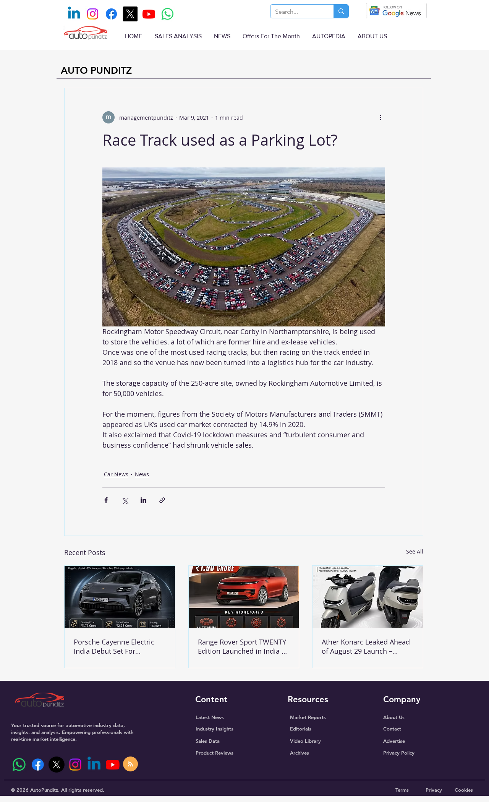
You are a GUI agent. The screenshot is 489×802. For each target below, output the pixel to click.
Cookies (464, 790)
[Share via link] (162, 500)
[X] (130, 13)
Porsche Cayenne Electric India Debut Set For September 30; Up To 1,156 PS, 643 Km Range (117, 646)
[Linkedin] (73, 13)
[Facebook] (111, 13)
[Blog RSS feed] (130, 764)
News (142, 474)
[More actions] (380, 117)
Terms (402, 790)
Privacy (434, 790)
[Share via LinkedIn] (143, 500)
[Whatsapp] (167, 13)
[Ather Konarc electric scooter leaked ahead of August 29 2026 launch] (368, 597)
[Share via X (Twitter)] (124, 500)
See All (414, 551)
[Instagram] (92, 13)
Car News (116, 474)
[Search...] (341, 11)
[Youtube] (148, 13)
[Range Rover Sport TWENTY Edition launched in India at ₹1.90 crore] (244, 597)
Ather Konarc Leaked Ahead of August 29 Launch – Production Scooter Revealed (366, 646)
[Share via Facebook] (106, 500)
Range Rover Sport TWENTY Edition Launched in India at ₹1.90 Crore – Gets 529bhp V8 (243, 646)
